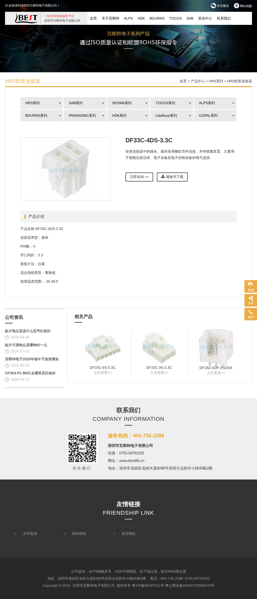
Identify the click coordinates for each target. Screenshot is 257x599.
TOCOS (175, 18)
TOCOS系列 (165, 103)
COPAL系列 (208, 115)
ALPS (128, 18)
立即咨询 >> (139, 177)
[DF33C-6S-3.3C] (103, 347)
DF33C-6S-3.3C (102, 368)
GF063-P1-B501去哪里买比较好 (30, 373)
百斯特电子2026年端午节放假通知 (32, 359)
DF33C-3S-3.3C (159, 368)
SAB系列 (76, 103)
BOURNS (157, 18)
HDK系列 (119, 115)
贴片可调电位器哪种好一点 (26, 345)
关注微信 (222, 6)
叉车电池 (30, 533)
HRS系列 (216, 81)
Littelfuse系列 (166, 115)
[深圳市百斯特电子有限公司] (26, 18)
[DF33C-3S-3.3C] (159, 347)
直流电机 (128, 533)
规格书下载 (174, 177)
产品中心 (198, 81)
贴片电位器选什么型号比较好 (28, 331)
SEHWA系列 (122, 103)
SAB (189, 18)
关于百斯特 (110, 18)
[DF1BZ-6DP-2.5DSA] (215, 347)
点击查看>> (103, 373)
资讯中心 (205, 18)
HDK (141, 18)
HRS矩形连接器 (239, 81)
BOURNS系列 (36, 115)
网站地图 (245, 6)
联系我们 (224, 18)
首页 (93, 18)
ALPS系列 (207, 103)
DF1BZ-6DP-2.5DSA (216, 368)
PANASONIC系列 (82, 115)
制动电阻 (79, 533)
